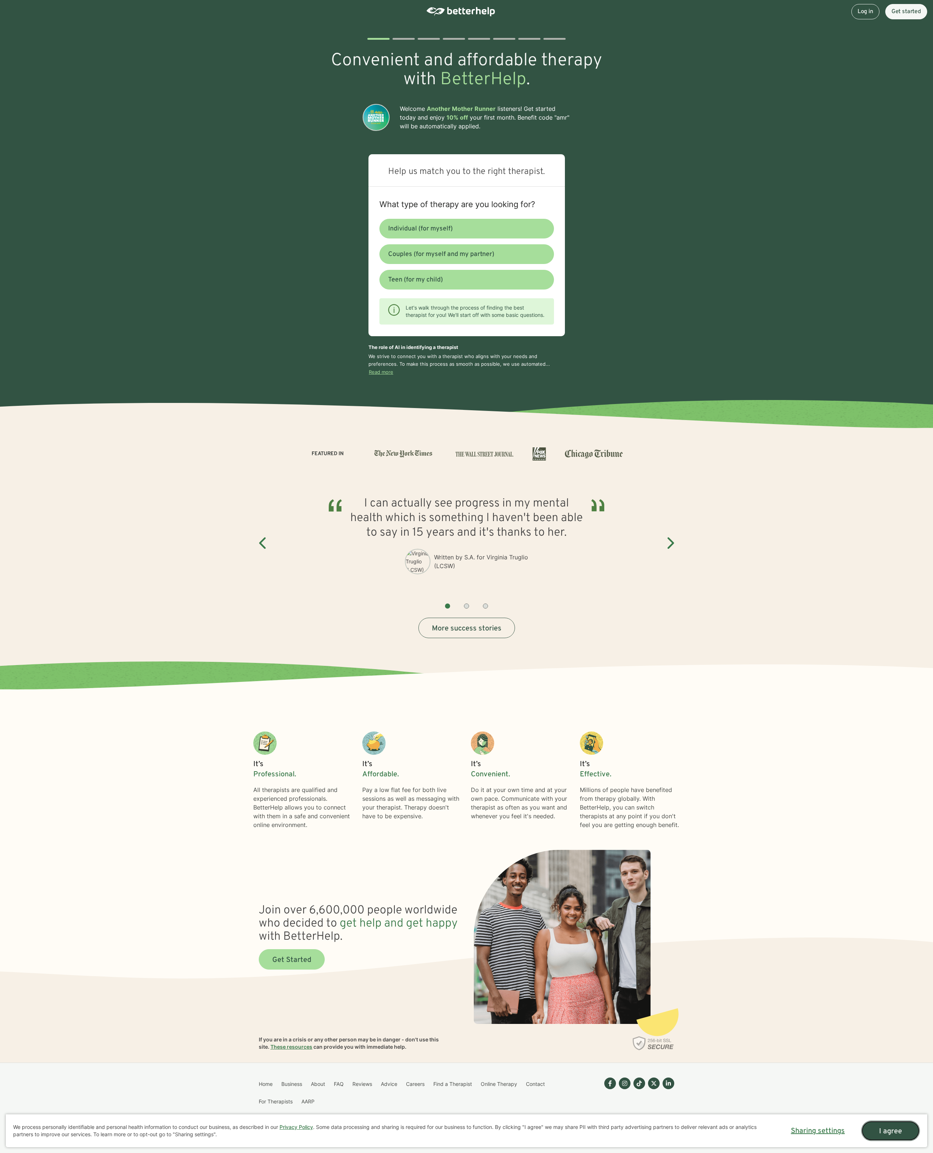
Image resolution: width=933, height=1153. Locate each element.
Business (291, 1084)
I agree (890, 1131)
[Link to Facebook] (610, 1083)
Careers (415, 1084)
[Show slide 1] (447, 606)
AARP (308, 1101)
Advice (389, 1084)
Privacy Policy (296, 1127)
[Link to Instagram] (625, 1083)
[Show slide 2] (466, 606)
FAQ (339, 1084)
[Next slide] (669, 543)
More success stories (466, 628)
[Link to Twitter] (654, 1083)
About (318, 1084)
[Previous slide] (263, 543)
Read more (381, 372)
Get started (906, 11)
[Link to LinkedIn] (668, 1083)
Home (266, 1084)
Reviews (362, 1084)
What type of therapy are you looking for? (457, 204)
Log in (865, 11)
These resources (291, 1047)
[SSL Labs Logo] (653, 1043)
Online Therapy (499, 1084)
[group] (466, 543)
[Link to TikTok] (639, 1083)
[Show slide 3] (485, 606)
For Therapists (276, 1101)
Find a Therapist (452, 1084)
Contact (535, 1084)
